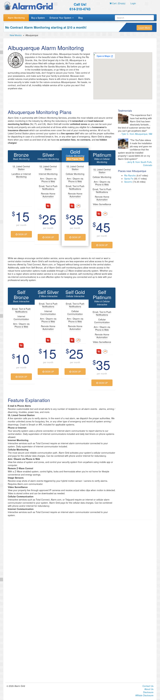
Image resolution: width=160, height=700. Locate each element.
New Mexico (16, 35)
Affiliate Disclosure (144, 695)
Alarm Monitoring (16, 17)
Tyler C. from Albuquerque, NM (136, 133)
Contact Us (147, 685)
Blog (80, 17)
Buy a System (38, 17)
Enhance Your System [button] (61, 17)
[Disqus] (80, 562)
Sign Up (22, 234)
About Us (148, 689)
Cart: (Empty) (118, 3)
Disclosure (148, 692)
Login (133, 3)
